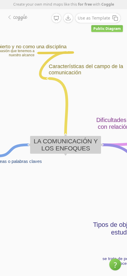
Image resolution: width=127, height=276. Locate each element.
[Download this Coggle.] (68, 18)
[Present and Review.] (56, 18)
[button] (115, 264)
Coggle (107, 4)
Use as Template (94, 18)
